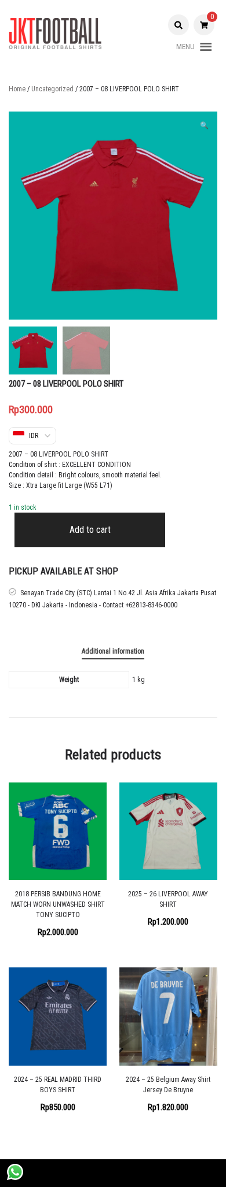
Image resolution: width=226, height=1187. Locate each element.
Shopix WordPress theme (147, 1173)
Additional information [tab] (113, 651)
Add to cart (90, 529)
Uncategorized (52, 89)
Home (17, 89)
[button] (185, 46)
